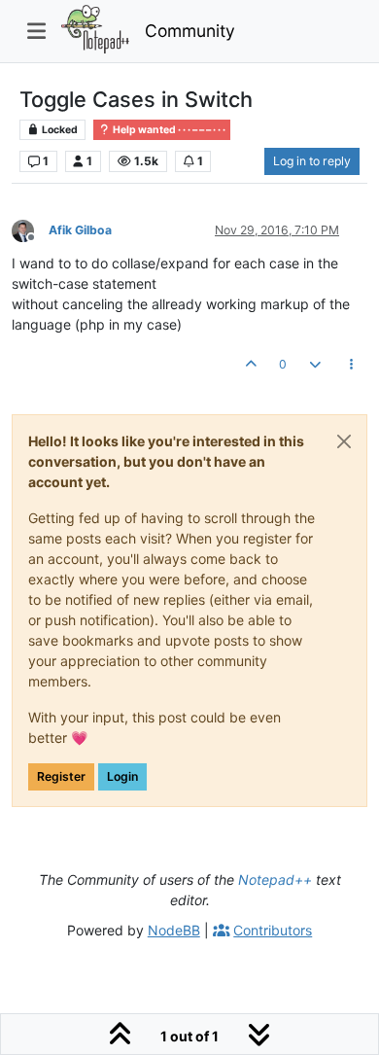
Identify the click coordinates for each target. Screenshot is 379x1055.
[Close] (344, 441)
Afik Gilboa (80, 230)
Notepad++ (275, 879)
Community (190, 30)
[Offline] (30, 229)
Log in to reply (312, 161)
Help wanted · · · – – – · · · (168, 129)
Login (122, 776)
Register (61, 776)
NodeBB (174, 930)
